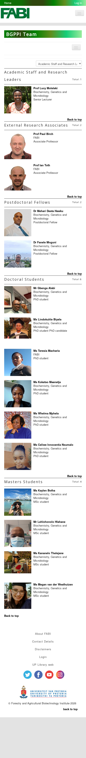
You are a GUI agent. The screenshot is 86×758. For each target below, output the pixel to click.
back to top (70, 709)
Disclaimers (43, 649)
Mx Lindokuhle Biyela (47, 319)
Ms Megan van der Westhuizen (53, 584)
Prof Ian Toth (41, 165)
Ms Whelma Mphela (46, 413)
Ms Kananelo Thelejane (48, 553)
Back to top (74, 119)
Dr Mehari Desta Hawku (48, 211)
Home (7, 3)
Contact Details (43, 641)
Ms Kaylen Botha (44, 490)
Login (43, 657)
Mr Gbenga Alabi (44, 288)
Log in (78, 3)
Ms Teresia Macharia (46, 351)
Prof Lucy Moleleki (45, 88)
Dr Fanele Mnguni (44, 242)
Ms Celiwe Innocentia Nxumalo (53, 445)
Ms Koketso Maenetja (47, 382)
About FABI (43, 634)
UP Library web (43, 665)
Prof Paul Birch (43, 134)
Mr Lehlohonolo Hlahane (49, 522)
